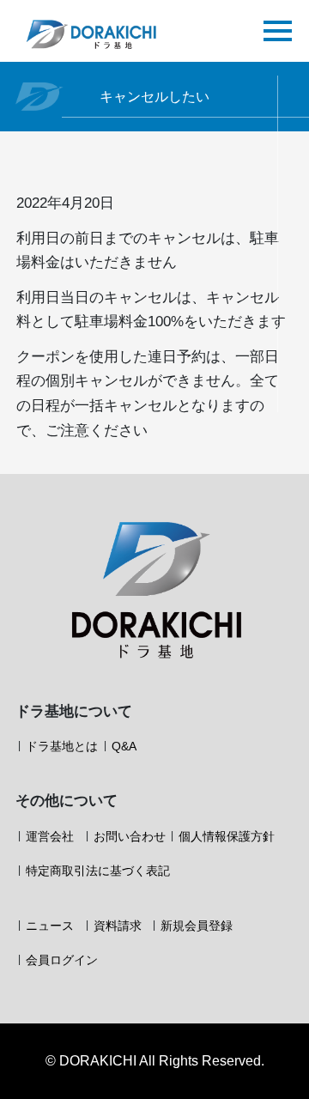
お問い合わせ (130, 836)
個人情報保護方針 (227, 836)
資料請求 (118, 925)
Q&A (124, 746)
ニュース (50, 925)
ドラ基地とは (62, 746)
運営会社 (50, 836)
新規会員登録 (197, 925)
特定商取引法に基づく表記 (98, 870)
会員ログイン (62, 960)
